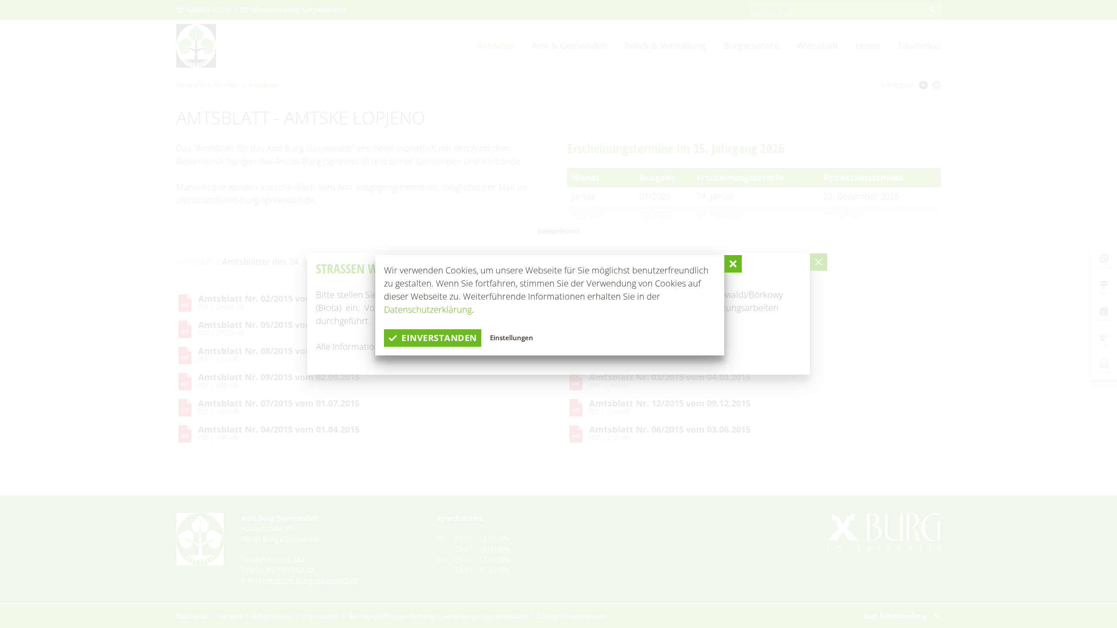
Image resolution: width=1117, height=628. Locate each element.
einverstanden (439, 338)
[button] (733, 264)
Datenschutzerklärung (428, 309)
